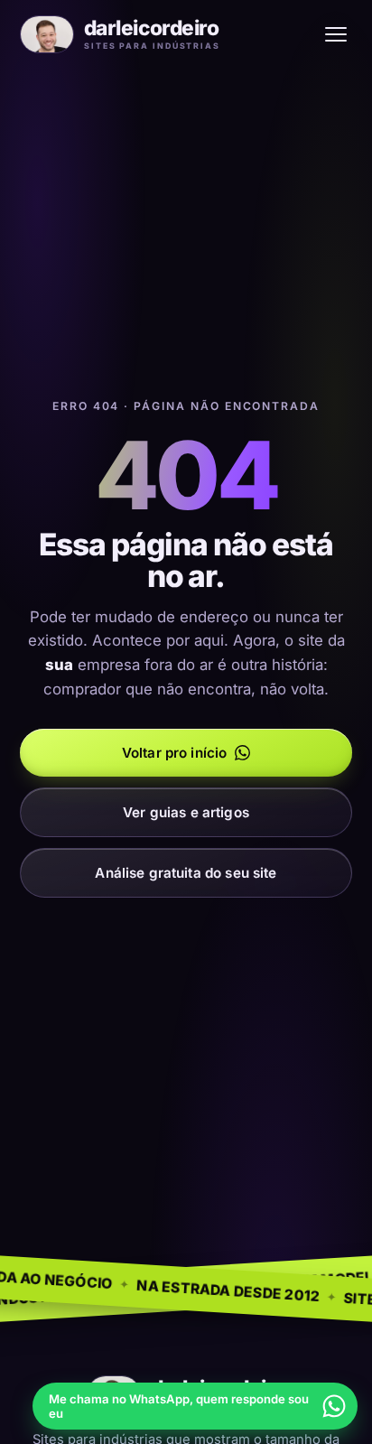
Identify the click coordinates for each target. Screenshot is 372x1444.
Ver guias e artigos (186, 812)
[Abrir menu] (336, 34)
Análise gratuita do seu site (185, 872)
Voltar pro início (175, 752)
